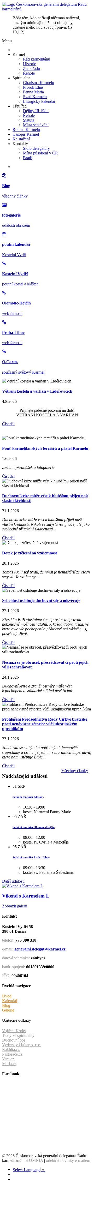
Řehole (29, 73)
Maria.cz (9, 1063)
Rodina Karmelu (26, 129)
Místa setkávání (36, 125)
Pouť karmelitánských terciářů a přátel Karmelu (45, 448)
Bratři (27, 158)
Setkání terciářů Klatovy (28, 796)
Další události (13, 881)
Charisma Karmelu (38, 82)
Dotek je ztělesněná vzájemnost (29, 553)
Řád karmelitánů (36, 59)
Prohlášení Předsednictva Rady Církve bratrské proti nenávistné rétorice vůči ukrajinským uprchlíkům (44, 724)
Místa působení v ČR (40, 153)
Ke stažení (21, 139)
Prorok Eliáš (33, 87)
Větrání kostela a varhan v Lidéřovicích (37, 391)
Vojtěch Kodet (14, 1030)
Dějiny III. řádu (36, 111)
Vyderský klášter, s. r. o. (21, 1045)
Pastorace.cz (12, 1054)
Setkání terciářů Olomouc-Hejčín (34, 827)
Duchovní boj (13, 1040)
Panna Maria (33, 92)
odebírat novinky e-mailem (68, 1160)
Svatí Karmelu (35, 96)
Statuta (28, 120)
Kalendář (9, 1000)
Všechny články (74, 770)
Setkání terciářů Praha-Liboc (31, 857)
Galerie (8, 1010)
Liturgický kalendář (39, 101)
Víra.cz (8, 1059)
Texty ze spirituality (18, 1035)
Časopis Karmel (26, 134)
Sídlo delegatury (36, 148)
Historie (29, 64)
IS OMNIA (33, 1160)
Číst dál (8, 424)
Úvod (6, 996)
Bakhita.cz (11, 1049)
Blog (6, 1005)
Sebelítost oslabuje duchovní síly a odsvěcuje (41, 600)
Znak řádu (31, 68)
